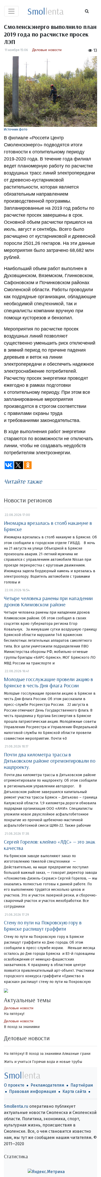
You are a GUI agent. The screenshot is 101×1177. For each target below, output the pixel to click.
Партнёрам (81, 1085)
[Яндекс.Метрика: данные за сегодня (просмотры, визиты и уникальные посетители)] (46, 1172)
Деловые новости (47, 50)
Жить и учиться (17, 1062)
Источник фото (15, 129)
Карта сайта (74, 1091)
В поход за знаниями (22, 1027)
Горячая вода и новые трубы (57, 1062)
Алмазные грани (76, 1053)
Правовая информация (32, 1091)
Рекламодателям (47, 1085)
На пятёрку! (14, 1014)
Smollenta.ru (16, 1106)
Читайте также (23, 481)
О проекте (14, 1085)
